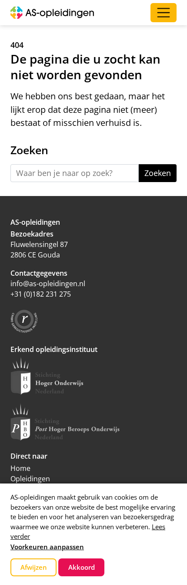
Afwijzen (33, 567)
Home (20, 468)
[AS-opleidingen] (52, 12)
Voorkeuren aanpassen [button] (47, 546)
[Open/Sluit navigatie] (163, 12)
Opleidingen (30, 479)
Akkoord (81, 567)
